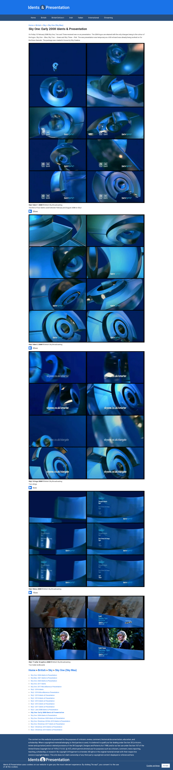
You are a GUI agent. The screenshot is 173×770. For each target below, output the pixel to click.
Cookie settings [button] (153, 766)
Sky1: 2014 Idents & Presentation (43, 698)
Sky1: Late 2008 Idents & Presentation (44, 710)
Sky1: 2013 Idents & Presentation (43, 701)
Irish (71, 18)
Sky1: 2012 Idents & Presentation (43, 704)
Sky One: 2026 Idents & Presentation (44, 675)
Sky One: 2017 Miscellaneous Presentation (46, 687)
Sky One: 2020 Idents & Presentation (44, 681)
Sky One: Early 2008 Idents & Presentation (47, 712)
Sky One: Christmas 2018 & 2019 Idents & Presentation (50, 721)
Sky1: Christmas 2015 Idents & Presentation (46, 727)
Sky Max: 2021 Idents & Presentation (44, 678)
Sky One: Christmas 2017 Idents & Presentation (48, 724)
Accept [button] (165, 766)
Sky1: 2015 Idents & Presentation (43, 695)
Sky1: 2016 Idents (37, 689)
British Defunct (58, 18)
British (43, 18)
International (93, 18)
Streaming (108, 18)
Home (33, 18)
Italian (80, 18)
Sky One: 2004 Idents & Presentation (44, 715)
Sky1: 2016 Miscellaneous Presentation (45, 692)
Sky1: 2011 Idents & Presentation (43, 707)
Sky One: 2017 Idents (38, 684)
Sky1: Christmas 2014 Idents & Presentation (46, 730)
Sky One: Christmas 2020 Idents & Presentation (48, 718)
